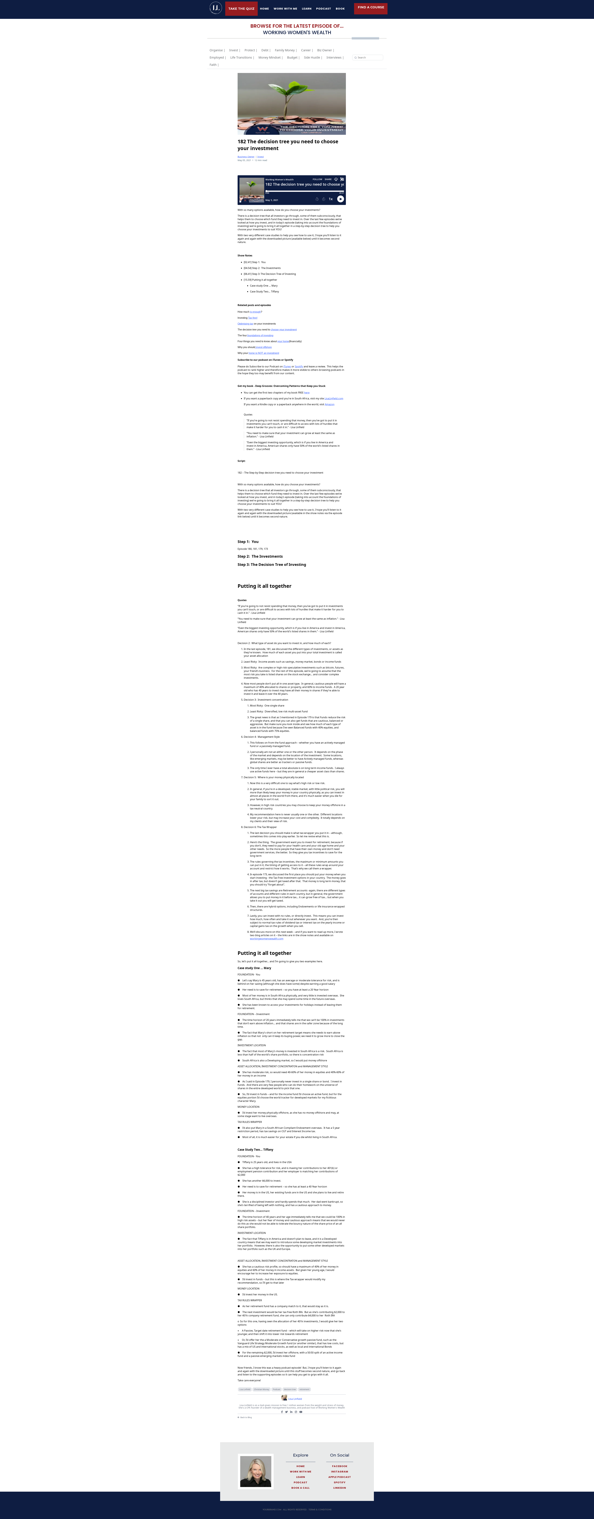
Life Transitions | (242, 57)
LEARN (307, 9)
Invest (260, 156)
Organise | (217, 50)
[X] (286, 1412)
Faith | (214, 65)
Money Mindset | (270, 57)
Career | (307, 50)
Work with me (285, 9)
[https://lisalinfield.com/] (216, 8)
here (307, 392)
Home (264, 9)
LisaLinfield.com (334, 398)
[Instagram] (296, 1412)
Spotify (299, 366)
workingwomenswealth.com (266, 938)
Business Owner (246, 156)
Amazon (329, 404)
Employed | (218, 57)
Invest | (235, 50)
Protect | (251, 50)
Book (340, 9)
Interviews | (335, 57)
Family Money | (286, 50)
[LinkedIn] (291, 1412)
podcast (323, 9)
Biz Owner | (325, 50)
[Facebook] (282, 1412)
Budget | (293, 57)
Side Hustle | (313, 57)
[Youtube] (300, 1412)
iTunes (287, 366)
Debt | (266, 50)
